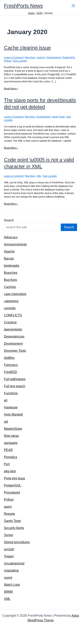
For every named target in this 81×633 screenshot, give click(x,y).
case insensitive (15, 294)
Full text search (14, 386)
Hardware (11, 407)
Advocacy (11, 237)
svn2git (9, 549)
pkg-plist (10, 471)
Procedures (12, 492)
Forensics (11, 365)
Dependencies (14, 336)
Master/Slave (13, 428)
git (5, 400)
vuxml (8, 577)
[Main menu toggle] (73, 5)
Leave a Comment (14, 57)
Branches (10, 272)
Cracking (10, 322)
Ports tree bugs (14, 478)
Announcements (15, 244)
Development (54, 57)
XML (38, 176)
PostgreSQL (68, 57)
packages (10, 443)
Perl (7, 464)
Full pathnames (15, 379)
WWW (8, 591)
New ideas (11, 435)
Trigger (9, 556)
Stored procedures (17, 542)
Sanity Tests (58, 116)
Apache (9, 251)
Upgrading (11, 570)
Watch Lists (12, 584)
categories (11, 301)
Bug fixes (30, 57)
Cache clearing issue (27, 48)
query (8, 506)
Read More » (11, 88)
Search (9, 220)
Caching (40, 57)
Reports (9, 513)
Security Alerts (14, 528)
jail (6, 421)
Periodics (10, 457)
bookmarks (11, 265)
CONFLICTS (13, 315)
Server (8, 535)
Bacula (9, 258)
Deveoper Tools (15, 350)
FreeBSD (10, 372)
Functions (11, 393)
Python (7, 60)
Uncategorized (14, 563)
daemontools (13, 329)
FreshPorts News (23, 6)
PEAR (8, 450)
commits (10, 308)
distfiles (9, 357)
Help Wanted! (13, 414)
